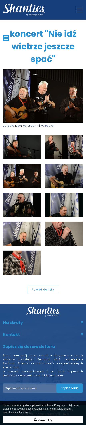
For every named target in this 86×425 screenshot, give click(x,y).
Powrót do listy (43, 290)
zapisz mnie (70, 388)
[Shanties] (24, 10)
